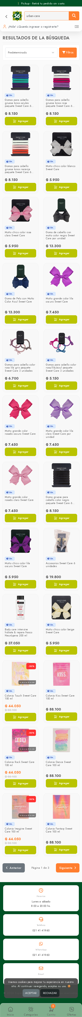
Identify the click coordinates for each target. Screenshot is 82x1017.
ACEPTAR (31, 993)
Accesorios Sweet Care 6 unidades (60, 564)
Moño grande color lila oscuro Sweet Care (59, 300)
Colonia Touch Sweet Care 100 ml (20, 697)
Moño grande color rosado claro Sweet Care (19, 498)
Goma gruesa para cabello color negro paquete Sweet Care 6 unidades (59, 501)
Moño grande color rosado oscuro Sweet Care (20, 432)
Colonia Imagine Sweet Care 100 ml (18, 830)
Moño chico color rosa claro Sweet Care (18, 233)
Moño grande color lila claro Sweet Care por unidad (59, 434)
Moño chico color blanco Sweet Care (60, 167)
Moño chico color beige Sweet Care (60, 631)
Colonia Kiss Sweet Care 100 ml (60, 697)
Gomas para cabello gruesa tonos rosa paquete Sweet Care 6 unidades (59, 104)
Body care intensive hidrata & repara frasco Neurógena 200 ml (18, 632)
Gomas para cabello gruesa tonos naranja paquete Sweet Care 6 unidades (18, 170)
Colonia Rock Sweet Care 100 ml (19, 763)
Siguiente (66, 868)
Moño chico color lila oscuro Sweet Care (17, 564)
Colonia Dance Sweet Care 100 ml (58, 763)
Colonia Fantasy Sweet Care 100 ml (59, 830)
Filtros (69, 52)
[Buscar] (74, 15)
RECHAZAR (50, 993)
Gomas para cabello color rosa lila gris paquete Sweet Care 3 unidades (20, 368)
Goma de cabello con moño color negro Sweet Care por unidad (60, 235)
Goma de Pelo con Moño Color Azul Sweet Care (19, 300)
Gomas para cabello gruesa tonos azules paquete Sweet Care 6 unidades (18, 104)
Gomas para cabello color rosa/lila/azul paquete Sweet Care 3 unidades (61, 368)
